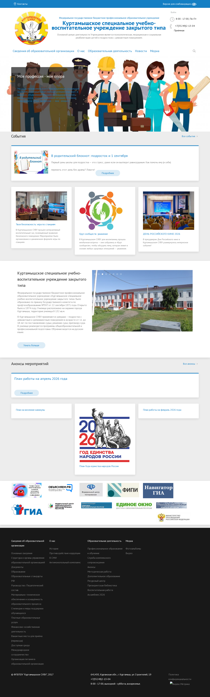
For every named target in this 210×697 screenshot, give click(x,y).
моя (57, 100)
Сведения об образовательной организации (43, 51)
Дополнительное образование (103, 576)
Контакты (22, 3)
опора (64, 100)
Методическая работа (99, 571)
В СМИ (53, 557)
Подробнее (108, 173)
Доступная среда (20, 645)
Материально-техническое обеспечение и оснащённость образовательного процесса (27, 599)
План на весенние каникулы (30, 409)
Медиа (154, 51)
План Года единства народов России (99, 466)
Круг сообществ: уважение (93, 233)
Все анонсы (189, 363)
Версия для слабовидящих (177, 3)
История (53, 548)
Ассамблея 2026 (96, 594)
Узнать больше (31, 345)
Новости (141, 51)
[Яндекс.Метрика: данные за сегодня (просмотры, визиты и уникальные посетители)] (180, 684)
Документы (17, 567)
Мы (19, 88)
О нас (81, 51)
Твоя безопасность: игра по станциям (35, 224)
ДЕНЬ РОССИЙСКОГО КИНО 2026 (161, 233)
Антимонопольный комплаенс (65, 562)
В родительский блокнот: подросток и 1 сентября (89, 156)
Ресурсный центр (96, 580)
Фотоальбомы (133, 548)
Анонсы (91, 567)
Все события (189, 136)
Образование (18, 571)
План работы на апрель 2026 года (40, 378)
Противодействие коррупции (64, 553)
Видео (129, 553)
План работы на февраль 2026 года (162, 409)
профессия (45, 100)
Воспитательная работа (100, 590)
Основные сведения (21, 553)
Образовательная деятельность (110, 51)
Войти (173, 12)
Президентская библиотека (102, 585)
